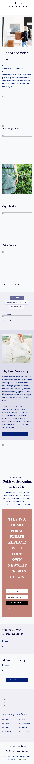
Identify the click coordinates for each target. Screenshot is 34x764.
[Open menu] (17, 12)
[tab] (17, 298)
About (18, 751)
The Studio (10, 751)
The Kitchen (21, 746)
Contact (25, 751)
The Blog (11, 746)
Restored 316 (21, 759)
